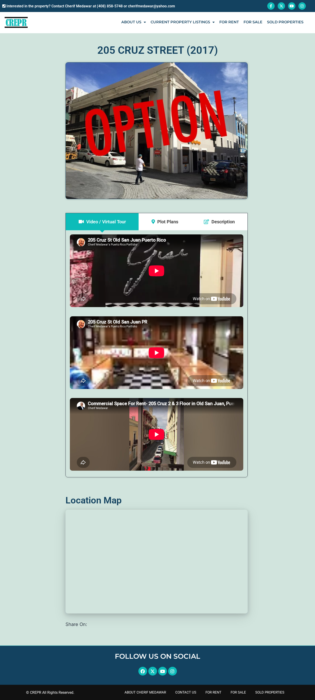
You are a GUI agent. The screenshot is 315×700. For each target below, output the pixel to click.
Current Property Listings (180, 22)
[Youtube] (291, 6)
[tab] (102, 221)
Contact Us (185, 692)
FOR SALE (253, 22)
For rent (229, 22)
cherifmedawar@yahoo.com (151, 6)
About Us (131, 22)
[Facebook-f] (271, 6)
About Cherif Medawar (145, 692)
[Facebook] (142, 671)
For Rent (213, 692)
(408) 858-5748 (110, 6)
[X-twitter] (281, 6)
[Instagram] (302, 6)
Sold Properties (285, 22)
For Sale (238, 692)
